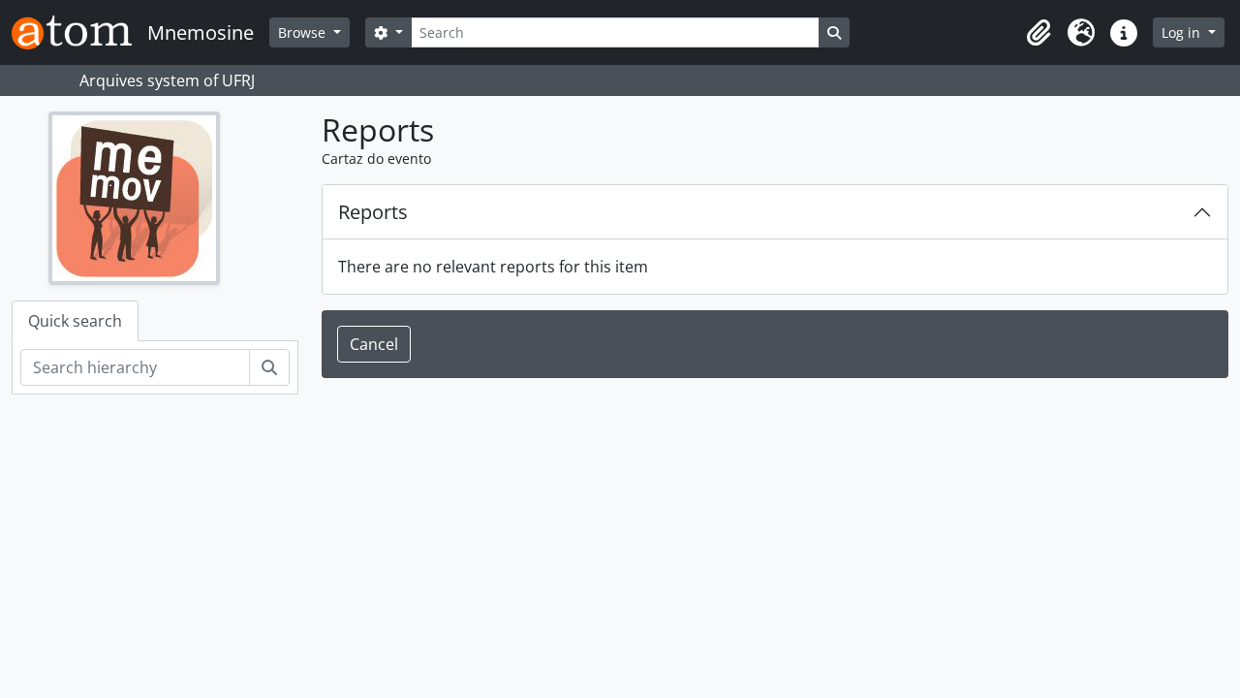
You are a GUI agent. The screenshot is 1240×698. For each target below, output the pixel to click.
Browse (303, 32)
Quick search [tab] (75, 321)
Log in (1183, 32)
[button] (1038, 33)
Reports (373, 212)
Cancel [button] (374, 344)
